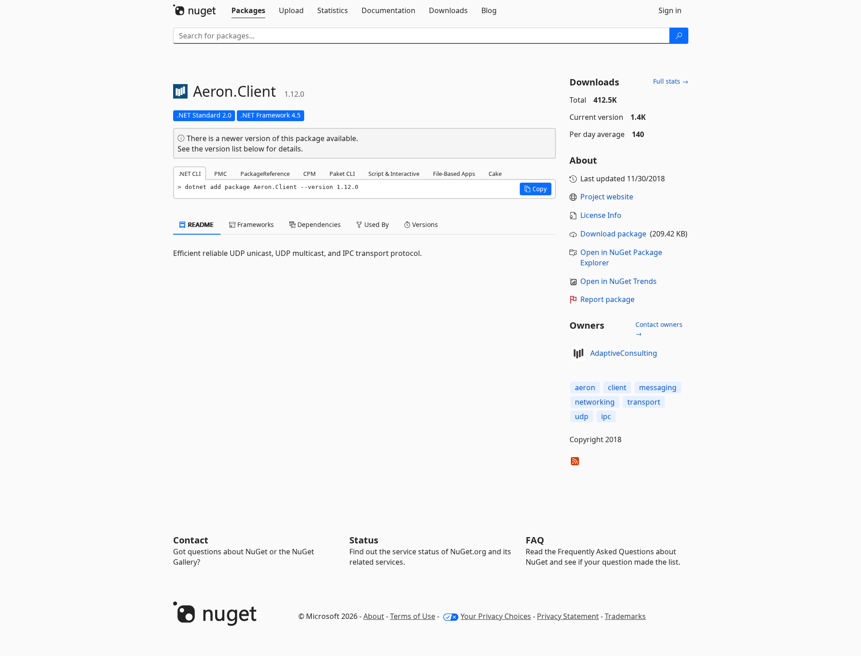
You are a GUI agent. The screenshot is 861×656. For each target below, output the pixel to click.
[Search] (678, 36)
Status (363, 540)
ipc (606, 416)
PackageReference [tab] (265, 174)
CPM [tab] (309, 174)
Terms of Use (412, 616)
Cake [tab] (495, 174)
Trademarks (625, 616)
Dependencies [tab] (318, 224)
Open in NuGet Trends (618, 281)
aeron (585, 387)
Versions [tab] (424, 224)
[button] (535, 189)
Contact (190, 540)
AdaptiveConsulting (623, 353)
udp (581, 416)
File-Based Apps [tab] (454, 174)
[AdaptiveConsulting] (578, 353)
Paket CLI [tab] (342, 174)
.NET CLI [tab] (190, 174)
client (617, 387)
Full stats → (670, 81)
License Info (600, 215)
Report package (607, 299)
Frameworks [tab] (254, 224)
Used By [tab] (375, 224)
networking (595, 402)
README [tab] (200, 224)
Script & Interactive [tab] (393, 174)
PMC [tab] (220, 174)
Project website (606, 197)
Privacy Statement (568, 616)
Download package (613, 234)
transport (643, 402)
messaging (658, 387)
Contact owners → (658, 329)
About (373, 616)
